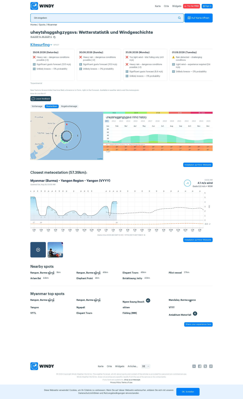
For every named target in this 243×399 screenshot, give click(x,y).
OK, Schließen (188, 392)
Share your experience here (198, 324)
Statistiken (51, 106)
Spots (42, 25)
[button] (54, 37)
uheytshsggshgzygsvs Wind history (126, 117)
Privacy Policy (115, 382)
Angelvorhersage (69, 106)
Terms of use (127, 382)
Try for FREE (193, 6)
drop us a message (132, 380)
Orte (166, 6)
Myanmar (52, 25)
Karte (158, 6)
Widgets (176, 6)
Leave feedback (43, 99)
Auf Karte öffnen (200, 18)
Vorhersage (37, 106)
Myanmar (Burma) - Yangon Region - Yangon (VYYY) (70, 180)
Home (33, 25)
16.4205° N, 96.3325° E (41, 37)
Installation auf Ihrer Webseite (198, 165)
